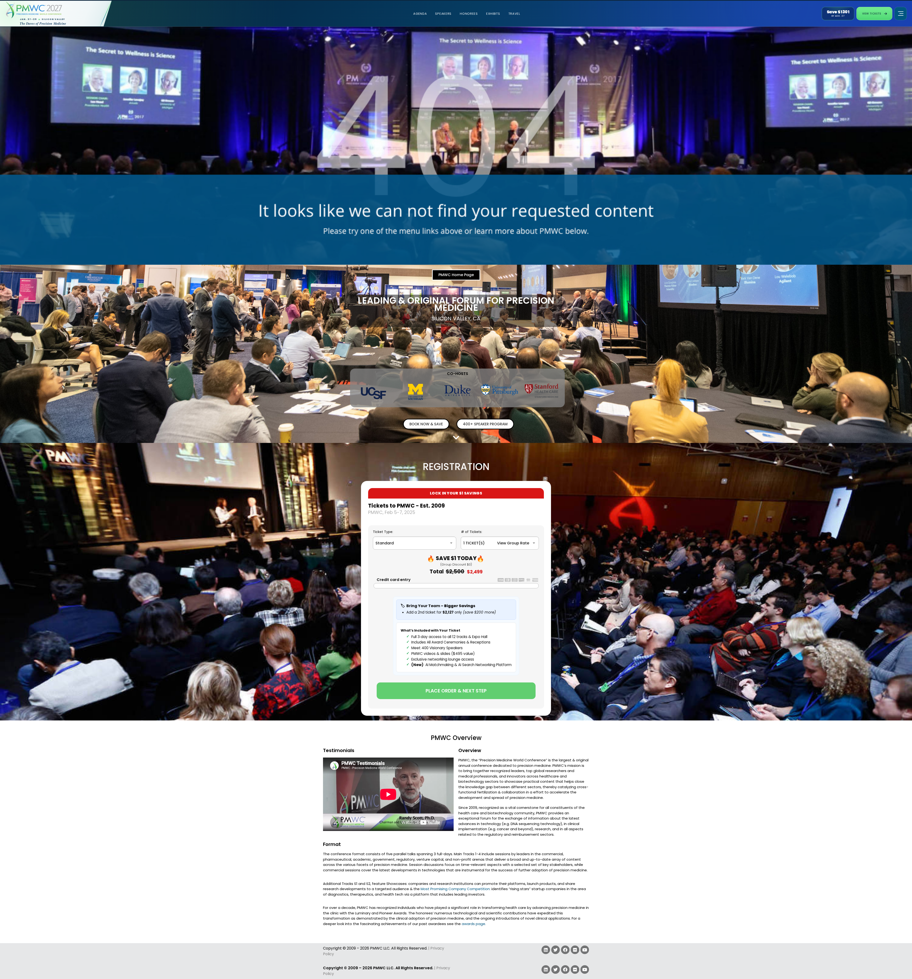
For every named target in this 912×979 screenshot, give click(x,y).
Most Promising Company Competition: (455, 888)
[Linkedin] (546, 949)
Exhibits (493, 13)
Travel (514, 13)
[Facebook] (565, 949)
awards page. (474, 923)
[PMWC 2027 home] (51, 10)
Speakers (443, 13)
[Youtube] (584, 949)
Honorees (469, 13)
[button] (456, 274)
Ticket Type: (383, 531)
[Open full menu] (900, 13)
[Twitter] (555, 949)
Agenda (420, 13)
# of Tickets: (471, 531)
